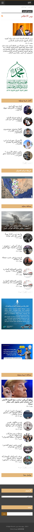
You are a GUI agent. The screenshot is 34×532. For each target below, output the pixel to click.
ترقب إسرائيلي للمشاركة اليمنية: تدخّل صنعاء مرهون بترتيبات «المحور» (12, 458)
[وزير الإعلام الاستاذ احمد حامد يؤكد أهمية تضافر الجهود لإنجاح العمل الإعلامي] (23, 29)
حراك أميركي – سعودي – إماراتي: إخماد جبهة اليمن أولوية (12, 247)
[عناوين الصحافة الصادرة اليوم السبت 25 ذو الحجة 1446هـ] (28, 284)
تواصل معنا (27, 475)
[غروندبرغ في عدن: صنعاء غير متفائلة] (28, 261)
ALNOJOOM (21, 529)
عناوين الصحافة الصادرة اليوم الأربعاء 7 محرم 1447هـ (12, 271)
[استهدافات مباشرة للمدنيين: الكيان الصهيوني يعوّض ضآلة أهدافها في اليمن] (17, 221)
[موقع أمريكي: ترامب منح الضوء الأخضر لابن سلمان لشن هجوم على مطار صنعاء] (17, 389)
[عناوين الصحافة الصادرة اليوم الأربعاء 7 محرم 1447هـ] (28, 273)
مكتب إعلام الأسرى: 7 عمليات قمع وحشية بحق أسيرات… (12, 153)
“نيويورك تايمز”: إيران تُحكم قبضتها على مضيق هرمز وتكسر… (12, 412)
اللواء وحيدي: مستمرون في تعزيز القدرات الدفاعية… (12, 130)
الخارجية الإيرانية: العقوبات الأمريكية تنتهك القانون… (12, 108)
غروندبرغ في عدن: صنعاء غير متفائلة (12, 258)
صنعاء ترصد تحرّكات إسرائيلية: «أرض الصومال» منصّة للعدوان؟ (12, 435)
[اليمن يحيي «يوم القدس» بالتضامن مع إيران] (28, 449)
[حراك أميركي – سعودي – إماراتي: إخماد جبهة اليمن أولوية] (28, 249)
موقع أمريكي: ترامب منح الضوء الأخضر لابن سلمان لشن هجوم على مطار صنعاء (17, 402)
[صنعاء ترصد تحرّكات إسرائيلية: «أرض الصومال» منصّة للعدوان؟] (28, 437)
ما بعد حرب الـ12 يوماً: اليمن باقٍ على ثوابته (13, 235)
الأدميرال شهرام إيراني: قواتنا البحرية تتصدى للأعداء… (12, 142)
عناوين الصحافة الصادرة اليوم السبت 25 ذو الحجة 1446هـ (12, 282)
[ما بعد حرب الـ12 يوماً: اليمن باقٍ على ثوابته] (28, 238)
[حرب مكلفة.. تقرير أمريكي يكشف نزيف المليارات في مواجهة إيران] (28, 426)
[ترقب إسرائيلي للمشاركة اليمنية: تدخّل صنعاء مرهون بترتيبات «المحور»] (28, 460)
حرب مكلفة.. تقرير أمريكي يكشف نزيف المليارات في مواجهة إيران (13, 424)
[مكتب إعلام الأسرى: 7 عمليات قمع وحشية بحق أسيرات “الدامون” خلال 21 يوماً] (28, 155)
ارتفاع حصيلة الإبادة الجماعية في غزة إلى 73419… (13, 119)
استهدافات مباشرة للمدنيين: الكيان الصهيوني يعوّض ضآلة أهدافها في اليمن (17, 227)
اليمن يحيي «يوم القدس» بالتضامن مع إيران (12, 446)
